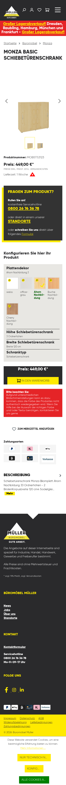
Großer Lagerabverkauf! (24, 24)
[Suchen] (24, 11)
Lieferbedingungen (41, 722)
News (7, 605)
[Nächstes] (59, 101)
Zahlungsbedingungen (17, 726)
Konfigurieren (35, 768)
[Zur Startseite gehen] (10, 12)
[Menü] (57, 11)
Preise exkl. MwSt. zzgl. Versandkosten (26, 169)
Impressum (10, 718)
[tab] (33, 484)
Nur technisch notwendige (35, 757)
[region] (33, 111)
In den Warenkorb (35, 380)
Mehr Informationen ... (33, 748)
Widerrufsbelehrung (15, 722)
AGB (41, 718)
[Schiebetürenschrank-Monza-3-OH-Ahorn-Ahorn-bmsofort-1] (33, 101)
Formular (27, 234)
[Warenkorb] (47, 10)
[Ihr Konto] (32, 11)
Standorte (19, 221)
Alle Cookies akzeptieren (35, 779)
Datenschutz (27, 718)
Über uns (9, 614)
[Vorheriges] (6, 101)
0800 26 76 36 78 (23, 209)
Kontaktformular (15, 647)
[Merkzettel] (39, 11)
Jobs (7, 610)
